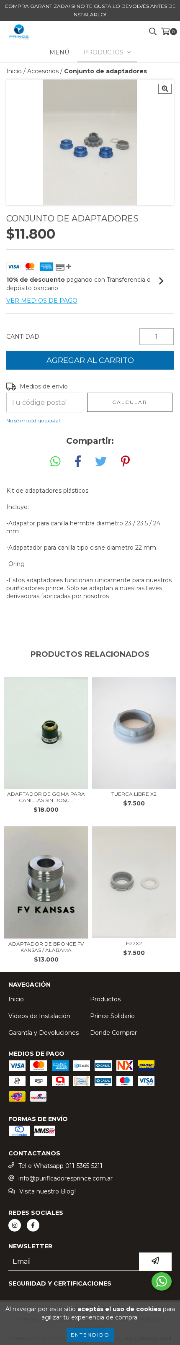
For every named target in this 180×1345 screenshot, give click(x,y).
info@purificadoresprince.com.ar (65, 1178)
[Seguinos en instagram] (14, 1225)
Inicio (14, 71)
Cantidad (22, 336)
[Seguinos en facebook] (33, 1225)
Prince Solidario (112, 1016)
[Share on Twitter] (101, 461)
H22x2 (134, 943)
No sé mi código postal (33, 420)
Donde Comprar (113, 1032)
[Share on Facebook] (78, 461)
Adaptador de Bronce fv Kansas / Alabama (46, 947)
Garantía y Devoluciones (43, 1032)
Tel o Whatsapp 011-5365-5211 (60, 1166)
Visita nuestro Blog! (47, 1191)
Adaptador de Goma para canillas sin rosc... (46, 797)
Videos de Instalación (39, 1016)
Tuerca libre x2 (134, 794)
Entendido (90, 1335)
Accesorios (43, 71)
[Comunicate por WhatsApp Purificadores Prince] (162, 1281)
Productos (105, 999)
